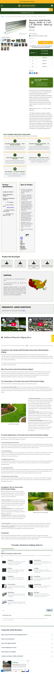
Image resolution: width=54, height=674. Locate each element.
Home (2, 16)
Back (3, 610)
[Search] (51, 9)
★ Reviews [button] (52, 338)
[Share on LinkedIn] (34, 73)
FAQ (24, 310)
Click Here (21, 237)
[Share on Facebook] (30, 73)
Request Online (10, 207)
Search (2, 665)
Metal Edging (8, 665)
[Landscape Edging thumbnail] (4, 41)
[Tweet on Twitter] (32, 73)
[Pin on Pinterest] (37, 73)
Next (49, 610)
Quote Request (48, 46)
